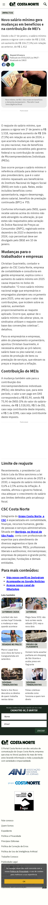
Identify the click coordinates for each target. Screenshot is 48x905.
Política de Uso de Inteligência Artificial (19, 851)
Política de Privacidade (19, 871)
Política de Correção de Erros (14, 846)
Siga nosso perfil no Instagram (25, 577)
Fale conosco (7, 820)
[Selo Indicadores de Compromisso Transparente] (24, 800)
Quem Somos (7, 825)
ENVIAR (40, 730)
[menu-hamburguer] (3, 4)
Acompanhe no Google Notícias (25, 581)
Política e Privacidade (11, 836)
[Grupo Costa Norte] (24, 782)
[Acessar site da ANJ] (24, 771)
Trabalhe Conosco (9, 856)
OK (24, 881)
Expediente (6, 831)
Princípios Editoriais (10, 841)
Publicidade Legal (9, 862)
